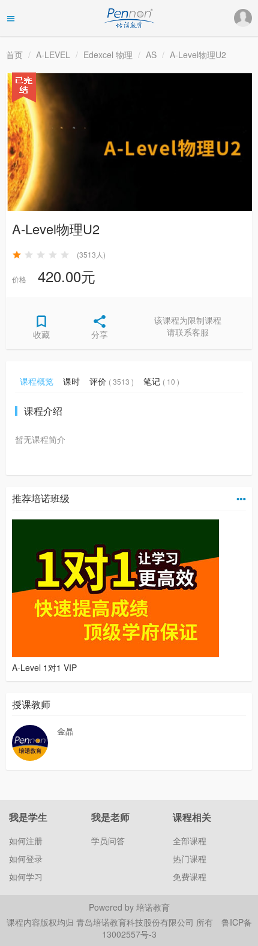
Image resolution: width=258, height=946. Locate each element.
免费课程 (189, 876)
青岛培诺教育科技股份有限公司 (136, 922)
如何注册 (26, 841)
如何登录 (26, 859)
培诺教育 (153, 907)
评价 (111, 381)
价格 (19, 279)
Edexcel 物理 (108, 55)
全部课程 (189, 841)
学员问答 (108, 841)
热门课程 (189, 859)
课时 (71, 381)
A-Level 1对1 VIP (44, 667)
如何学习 (26, 876)
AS (151, 55)
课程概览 (36, 381)
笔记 (161, 381)
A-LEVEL (53, 55)
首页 (14, 55)
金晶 (65, 731)
